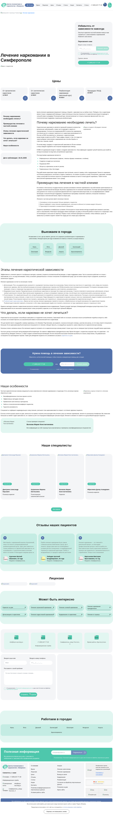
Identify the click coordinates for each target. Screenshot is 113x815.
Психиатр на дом (62, 787)
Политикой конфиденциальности (98, 53)
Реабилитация (61, 780)
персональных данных (103, 54)
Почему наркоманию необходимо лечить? (12, 117)
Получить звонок (102, 48)
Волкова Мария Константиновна (40, 424)
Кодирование (61, 777)
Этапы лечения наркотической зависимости (16, 132)
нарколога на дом (67, 335)
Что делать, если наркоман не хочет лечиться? (15, 139)
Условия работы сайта (38, 792)
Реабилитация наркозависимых (13, 301)
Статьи (66, 5)
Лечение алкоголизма (64, 769)
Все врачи (56, 509)
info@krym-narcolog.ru (16, 642)
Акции (72, 5)
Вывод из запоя (62, 774)
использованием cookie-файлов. (72, 807)
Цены (52, 5)
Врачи (38, 5)
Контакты (79, 5)
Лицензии (45, 5)
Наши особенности (11, 145)
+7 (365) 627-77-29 (96, 5)
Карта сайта (61, 789)
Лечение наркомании (63, 772)
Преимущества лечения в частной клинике (13, 125)
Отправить (24, 694)
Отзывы (58, 5)
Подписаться (77, 752)
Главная (17, 13)
